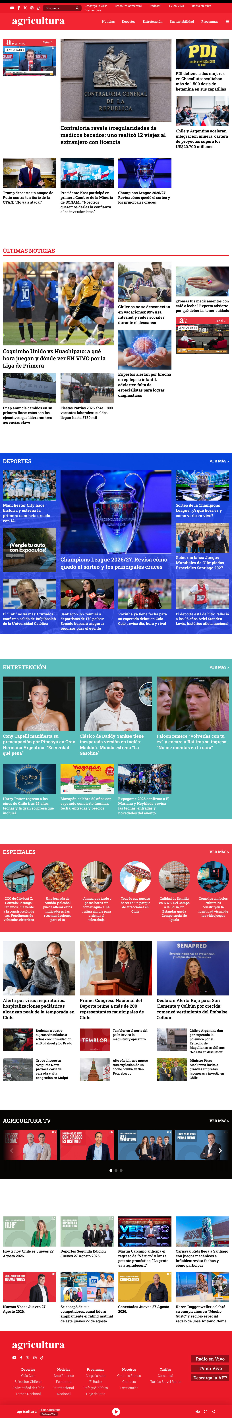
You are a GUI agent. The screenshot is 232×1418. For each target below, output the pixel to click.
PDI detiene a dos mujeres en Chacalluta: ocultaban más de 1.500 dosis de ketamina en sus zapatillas (201, 81)
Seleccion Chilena (28, 1381)
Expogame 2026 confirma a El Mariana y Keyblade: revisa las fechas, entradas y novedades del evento (143, 805)
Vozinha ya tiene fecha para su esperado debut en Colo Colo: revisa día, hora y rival (142, 619)
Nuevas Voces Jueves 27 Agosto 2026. (24, 1309)
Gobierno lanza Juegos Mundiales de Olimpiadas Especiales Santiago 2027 (200, 563)
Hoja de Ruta (95, 1394)
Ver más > (219, 461)
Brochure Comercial (128, 5)
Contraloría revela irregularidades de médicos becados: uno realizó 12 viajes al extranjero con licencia (113, 135)
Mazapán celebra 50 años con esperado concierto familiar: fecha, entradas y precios (86, 803)
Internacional (63, 1388)
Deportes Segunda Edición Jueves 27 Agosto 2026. (83, 1253)
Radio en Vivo (201, 5)
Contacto (129, 1381)
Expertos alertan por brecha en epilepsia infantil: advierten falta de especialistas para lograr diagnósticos (144, 385)
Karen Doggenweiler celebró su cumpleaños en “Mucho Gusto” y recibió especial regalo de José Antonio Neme (201, 1313)
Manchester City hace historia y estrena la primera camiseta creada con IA (26, 513)
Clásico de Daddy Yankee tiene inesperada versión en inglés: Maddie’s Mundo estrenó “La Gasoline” (112, 744)
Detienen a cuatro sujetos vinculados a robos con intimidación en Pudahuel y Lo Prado (54, 1037)
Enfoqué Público (95, 1388)
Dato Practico (64, 1375)
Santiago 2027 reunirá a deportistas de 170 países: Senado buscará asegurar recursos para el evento (82, 621)
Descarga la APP (95, 6)
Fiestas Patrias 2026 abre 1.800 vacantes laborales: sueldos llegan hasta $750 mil (87, 412)
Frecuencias (92, 10)
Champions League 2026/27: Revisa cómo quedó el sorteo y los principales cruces (144, 197)
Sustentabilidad (182, 21)
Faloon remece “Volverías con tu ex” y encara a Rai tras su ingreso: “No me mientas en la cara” (192, 741)
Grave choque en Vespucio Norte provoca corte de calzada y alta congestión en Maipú (52, 1069)
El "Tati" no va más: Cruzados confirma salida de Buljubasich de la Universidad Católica (29, 619)
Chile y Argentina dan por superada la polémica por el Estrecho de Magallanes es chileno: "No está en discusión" (207, 1041)
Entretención (153, 21)
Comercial (165, 1375)
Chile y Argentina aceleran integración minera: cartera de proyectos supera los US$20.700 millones (202, 138)
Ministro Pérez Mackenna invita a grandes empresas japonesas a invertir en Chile (207, 1069)
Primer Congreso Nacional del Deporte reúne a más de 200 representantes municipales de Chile (112, 1008)
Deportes (128, 21)
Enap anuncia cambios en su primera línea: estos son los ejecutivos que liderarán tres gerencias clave (27, 415)
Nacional (64, 1394)
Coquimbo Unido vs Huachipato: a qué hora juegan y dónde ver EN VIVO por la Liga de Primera (54, 358)
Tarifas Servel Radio (165, 1381)
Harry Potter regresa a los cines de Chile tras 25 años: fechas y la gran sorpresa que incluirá (28, 805)
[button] (116, 1170)
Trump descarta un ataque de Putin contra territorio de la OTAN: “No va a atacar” (28, 197)
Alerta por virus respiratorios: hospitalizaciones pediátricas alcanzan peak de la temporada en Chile (38, 1008)
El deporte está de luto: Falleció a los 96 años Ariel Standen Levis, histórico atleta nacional (202, 619)
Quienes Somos (129, 1375)
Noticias (108, 21)
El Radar (95, 1381)
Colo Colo (28, 1375)
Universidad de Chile (28, 1388)
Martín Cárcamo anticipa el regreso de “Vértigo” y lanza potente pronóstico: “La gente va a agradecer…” (143, 1258)
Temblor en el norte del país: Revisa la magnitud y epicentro (130, 1034)
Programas (209, 21)
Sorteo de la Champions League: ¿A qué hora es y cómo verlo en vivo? (199, 510)
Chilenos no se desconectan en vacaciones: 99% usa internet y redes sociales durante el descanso (144, 314)
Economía (63, 1381)
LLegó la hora (96, 1375)
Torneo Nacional (28, 1394)
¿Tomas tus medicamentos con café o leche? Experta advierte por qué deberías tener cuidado (202, 306)
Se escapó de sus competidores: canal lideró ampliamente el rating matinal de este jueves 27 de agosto (87, 1313)
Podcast (155, 5)
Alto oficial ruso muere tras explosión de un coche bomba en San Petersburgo (130, 1066)
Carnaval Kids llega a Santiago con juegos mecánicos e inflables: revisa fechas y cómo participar (202, 1258)
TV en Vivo (176, 5)
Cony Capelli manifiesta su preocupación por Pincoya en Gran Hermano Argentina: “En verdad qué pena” (39, 744)
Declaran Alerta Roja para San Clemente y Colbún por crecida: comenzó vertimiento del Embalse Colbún (192, 1008)
